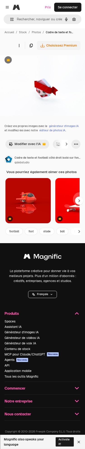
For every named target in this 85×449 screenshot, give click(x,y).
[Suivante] (66, 144)
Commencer (15, 388)
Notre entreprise (18, 401)
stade (47, 231)
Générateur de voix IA (20, 343)
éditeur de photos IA (52, 130)
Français (42, 294)
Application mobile (18, 371)
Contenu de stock (17, 349)
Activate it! (64, 442)
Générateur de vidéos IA (22, 338)
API (7, 365)
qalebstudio (22, 162)
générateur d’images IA (64, 126)
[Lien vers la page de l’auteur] (9, 160)
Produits (12, 313)
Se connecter (68, 7)
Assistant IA (13, 327)
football (14, 231)
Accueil (9, 32)
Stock (23, 32)
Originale (30, 60)
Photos (36, 32)
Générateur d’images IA (22, 332)
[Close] (78, 442)
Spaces (10, 321)
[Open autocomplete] (10, 19)
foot (31, 231)
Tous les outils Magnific (22, 376)
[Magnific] (43, 257)
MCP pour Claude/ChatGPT (31, 354)
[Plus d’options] (19, 45)
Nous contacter (18, 413)
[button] (42, 294)
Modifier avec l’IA (25, 145)
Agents (16, 360)
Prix (48, 7)
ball (62, 231)
